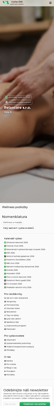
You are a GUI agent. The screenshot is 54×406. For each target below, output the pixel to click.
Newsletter (11, 312)
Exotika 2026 (12, 270)
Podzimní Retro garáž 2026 (18, 280)
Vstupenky (11, 302)
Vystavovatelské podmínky (18, 343)
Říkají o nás (11, 368)
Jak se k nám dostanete (17, 298)
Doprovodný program (16, 326)
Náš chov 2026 (12, 263)
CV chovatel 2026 (14, 284)
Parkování (10, 329)
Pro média (11, 364)
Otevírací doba (13, 308)
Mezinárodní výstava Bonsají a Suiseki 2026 (25, 249)
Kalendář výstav (13, 239)
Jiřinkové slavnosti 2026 (17, 242)
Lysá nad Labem (13, 319)
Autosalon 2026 (13, 273)
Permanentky (12, 305)
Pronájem (10, 371)
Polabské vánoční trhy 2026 (18, 287)
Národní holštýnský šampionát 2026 (22, 267)
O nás (7, 357)
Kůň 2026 (10, 253)
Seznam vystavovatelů (19, 102)
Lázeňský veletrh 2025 (19, 97)
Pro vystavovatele (14, 336)
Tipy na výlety (12, 315)
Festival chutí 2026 (14, 246)
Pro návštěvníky (13, 294)
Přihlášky (10, 350)
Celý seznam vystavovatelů (18, 228)
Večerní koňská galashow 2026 (20, 256)
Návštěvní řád (12, 322)
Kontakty (10, 375)
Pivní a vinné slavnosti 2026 (18, 277)
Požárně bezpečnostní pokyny (20, 347)
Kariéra (9, 361)
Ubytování (11, 340)
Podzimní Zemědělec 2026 (18, 260)
